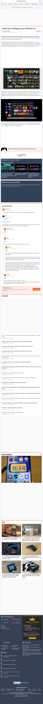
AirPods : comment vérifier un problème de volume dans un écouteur (31, 645)
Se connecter (36, 289)
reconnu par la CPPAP (18, 693)
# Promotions (4, 4)
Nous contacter (39, 690)
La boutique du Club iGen (5, 628)
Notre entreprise (34, 690)
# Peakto (12, 160)
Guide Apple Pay (25, 648)
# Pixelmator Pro (5, 160)
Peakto (9, 42)
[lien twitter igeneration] (26, 682)
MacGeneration (17, 619)
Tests (3, 522)
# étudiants (27, 4)
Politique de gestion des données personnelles (20, 690)
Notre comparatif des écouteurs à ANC (16, 649)
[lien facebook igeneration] (24, 682)
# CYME (17, 160)
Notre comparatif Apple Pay (5, 649)
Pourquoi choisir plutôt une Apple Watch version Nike (32, 649)
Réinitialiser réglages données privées (21, 696)
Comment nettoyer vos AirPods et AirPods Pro (30, 647)
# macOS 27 (20, 4)
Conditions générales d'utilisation (10, 690)
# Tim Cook (10, 4)
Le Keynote (3, 627)
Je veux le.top (3, 626)
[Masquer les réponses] (2, 256)
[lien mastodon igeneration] (22, 682)
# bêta (15, 4)
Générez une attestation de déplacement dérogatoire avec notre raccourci (32, 654)
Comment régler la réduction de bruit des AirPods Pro (32, 652)
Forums (2, 625)
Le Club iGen (6, 619)
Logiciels (38, 31)
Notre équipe (29, 690)
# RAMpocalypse (34, 4)
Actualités (5, 296)
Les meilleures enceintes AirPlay (5, 646)
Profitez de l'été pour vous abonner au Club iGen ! (22, 7)
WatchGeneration (17, 622)
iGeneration (6, 622)
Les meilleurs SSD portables (15, 646)
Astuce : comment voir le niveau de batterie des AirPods (31, 651)
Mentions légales (3, 690)
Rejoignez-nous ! (32, 638)
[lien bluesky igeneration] (29, 682)
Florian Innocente (6, 31)
